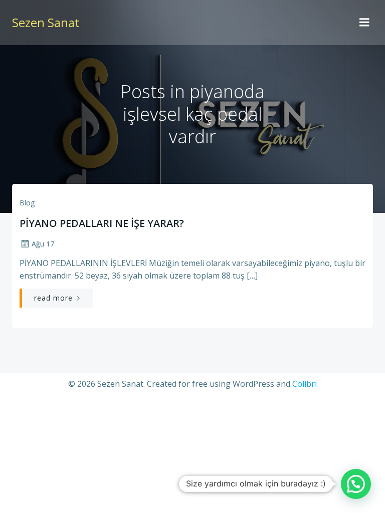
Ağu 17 (43, 243)
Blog (27, 202)
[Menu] (364, 22)
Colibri (304, 383)
